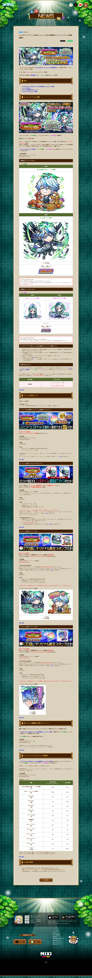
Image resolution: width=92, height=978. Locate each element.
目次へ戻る (21, 389)
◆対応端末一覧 (55, 940)
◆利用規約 (55, 936)
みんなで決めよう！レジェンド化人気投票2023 (46, 67)
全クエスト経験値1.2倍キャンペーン (30, 89)
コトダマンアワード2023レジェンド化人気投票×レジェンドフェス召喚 (38, 86)
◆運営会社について (56, 944)
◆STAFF (54, 932)
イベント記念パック (26, 88)
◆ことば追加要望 (56, 934)
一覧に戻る (46, 880)
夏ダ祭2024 (33, 75)
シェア (20, 941)
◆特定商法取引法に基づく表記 (58, 938)
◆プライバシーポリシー (57, 942)
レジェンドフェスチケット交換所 (29, 91)
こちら (33, 357)
